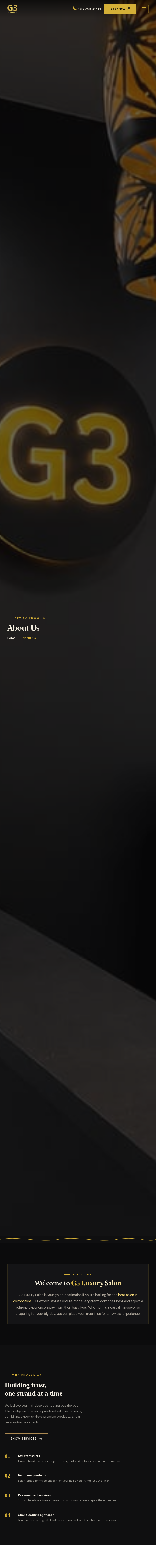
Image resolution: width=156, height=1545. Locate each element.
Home (11, 638)
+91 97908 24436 (89, 9)
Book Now (118, 9)
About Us (29, 638)
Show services (24, 1438)
